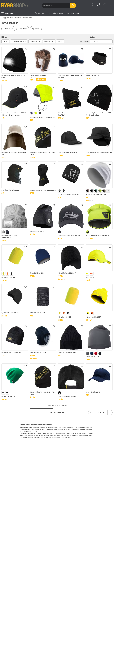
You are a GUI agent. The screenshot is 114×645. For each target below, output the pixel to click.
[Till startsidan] (14, 5)
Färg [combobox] (59, 41)
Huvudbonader (27, 18)
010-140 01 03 (43, 13)
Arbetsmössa (8, 29)
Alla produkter (10, 13)
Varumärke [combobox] (47, 41)
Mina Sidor (99, 7)
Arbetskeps (23, 29)
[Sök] (73, 5)
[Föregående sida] (90, 412)
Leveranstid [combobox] (34, 41)
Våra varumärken (58, 13)
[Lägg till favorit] (25, 49)
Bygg (4, 18)
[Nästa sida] (109, 412)
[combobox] (100, 412)
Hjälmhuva (35, 29)
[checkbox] (18, 41)
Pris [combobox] (4, 41)
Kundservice (92, 7)
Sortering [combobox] (94, 41)
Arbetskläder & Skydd (14, 18)
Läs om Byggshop (73, 13)
